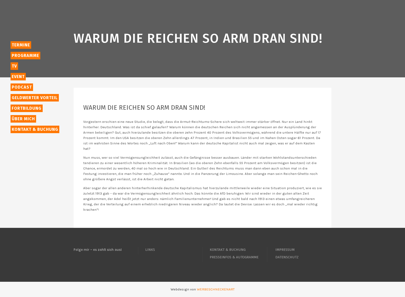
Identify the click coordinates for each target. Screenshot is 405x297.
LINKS (150, 250)
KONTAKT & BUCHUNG (228, 250)
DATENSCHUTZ (287, 257)
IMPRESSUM (285, 250)
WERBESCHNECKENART (216, 289)
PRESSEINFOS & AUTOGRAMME (234, 257)
